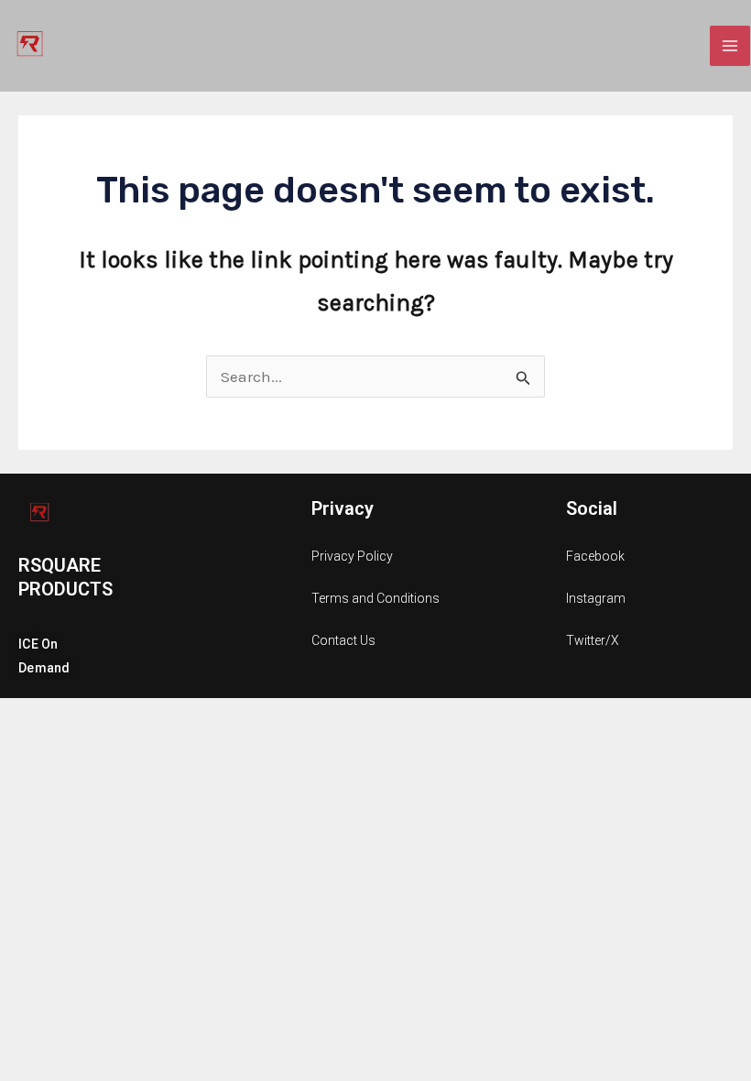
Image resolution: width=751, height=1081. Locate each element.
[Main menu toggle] (730, 46)
